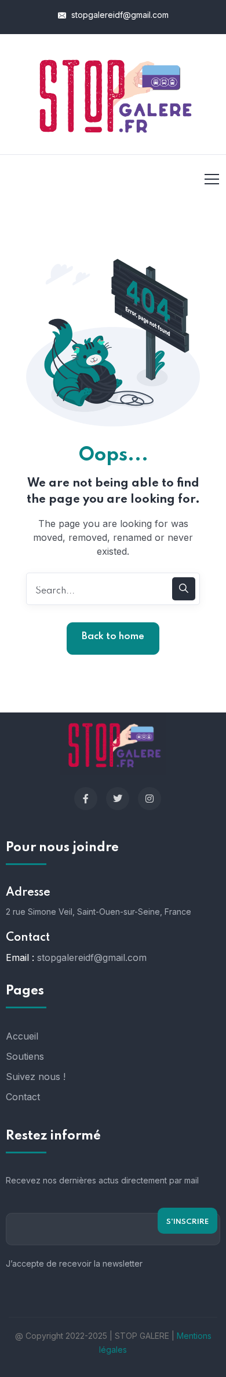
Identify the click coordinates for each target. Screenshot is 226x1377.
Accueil (22, 1036)
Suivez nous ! (35, 1076)
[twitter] (117, 798)
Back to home (113, 636)
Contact (23, 1097)
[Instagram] (149, 798)
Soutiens (25, 1056)
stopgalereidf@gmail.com (119, 15)
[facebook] (85, 798)
